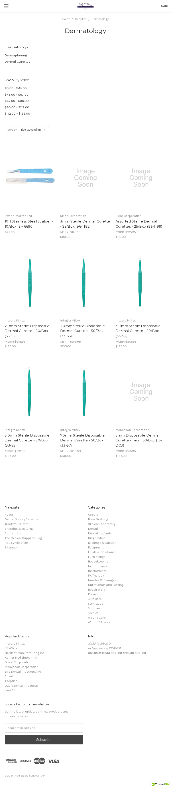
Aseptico (11, 681)
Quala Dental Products (21, 686)
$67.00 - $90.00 (17, 101)
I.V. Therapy (96, 575)
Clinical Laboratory (102, 524)
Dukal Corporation (18, 662)
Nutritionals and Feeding (106, 585)
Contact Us (13, 533)
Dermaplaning (16, 55)
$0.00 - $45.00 (16, 88)
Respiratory (96, 589)
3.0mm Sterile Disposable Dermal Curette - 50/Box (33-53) (82, 331)
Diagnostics (97, 538)
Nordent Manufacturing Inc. (25, 653)
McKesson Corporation (22, 667)
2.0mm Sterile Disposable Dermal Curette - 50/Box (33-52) (27, 331)
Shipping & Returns (19, 529)
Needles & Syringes (102, 580)
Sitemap (11, 547)
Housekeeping (98, 561)
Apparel (93, 515)
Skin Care (95, 599)
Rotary (93, 594)
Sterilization (96, 604)
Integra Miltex (15, 643)
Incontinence (97, 566)
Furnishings (97, 557)
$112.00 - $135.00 (17, 113)
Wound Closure (99, 622)
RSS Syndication (16, 543)
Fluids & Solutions (101, 552)
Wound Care (97, 618)
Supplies (94, 608)
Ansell (9, 676)
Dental (93, 529)
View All (10, 690)
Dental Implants (100, 533)
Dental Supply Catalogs (22, 519)
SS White (11, 648)
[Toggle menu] (6, 6)
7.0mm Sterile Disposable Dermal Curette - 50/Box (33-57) (82, 440)
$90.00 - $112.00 (17, 107)
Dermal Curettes (17, 62)
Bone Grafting (98, 519)
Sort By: (12, 129)
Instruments (97, 571)
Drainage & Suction (102, 543)
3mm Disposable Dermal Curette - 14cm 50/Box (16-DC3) (139, 440)
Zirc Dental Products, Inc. (23, 672)
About (9, 515)
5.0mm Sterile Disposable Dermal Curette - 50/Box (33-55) (27, 440)
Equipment (96, 547)
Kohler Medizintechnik (21, 657)
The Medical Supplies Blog (23, 538)
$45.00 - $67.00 (16, 95)
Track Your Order (16, 524)
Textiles (93, 613)
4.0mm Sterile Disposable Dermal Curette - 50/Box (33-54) (138, 331)
